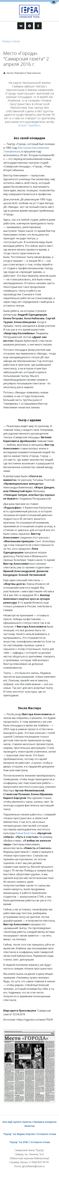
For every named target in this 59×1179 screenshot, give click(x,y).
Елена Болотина (26, 833)
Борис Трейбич (29, 125)
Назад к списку (11, 41)
